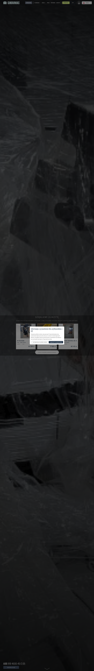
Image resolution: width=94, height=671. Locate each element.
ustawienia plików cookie (40, 342)
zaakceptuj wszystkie (56, 342)
